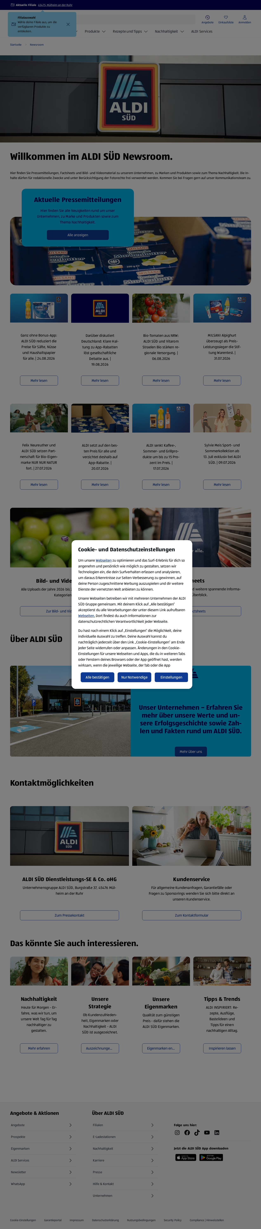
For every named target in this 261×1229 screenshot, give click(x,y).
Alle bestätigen (97, 677)
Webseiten (104, 560)
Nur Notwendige (134, 677)
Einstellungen (171, 677)
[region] (132, 614)
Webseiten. (86, 615)
